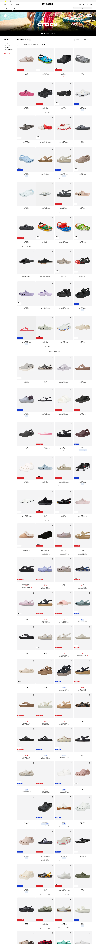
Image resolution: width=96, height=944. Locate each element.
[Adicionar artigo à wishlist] (33, 49)
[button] (78, 40)
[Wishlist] (87, 4)
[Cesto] (91, 4)
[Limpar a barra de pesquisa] (90, 8)
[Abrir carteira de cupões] (76, 4)
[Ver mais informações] (26, 79)
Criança (17, 4)
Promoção (26, 44)
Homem (11, 4)
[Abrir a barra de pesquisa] (73, 8)
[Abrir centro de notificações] (84, 4)
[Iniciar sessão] (80, 4)
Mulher (6, 4)
